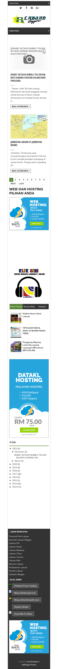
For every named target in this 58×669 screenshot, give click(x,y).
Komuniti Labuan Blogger (20, 540)
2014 (14, 483)
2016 (14, 477)
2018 (14, 471)
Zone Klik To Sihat (23, 614)
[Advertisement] (29, 248)
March (18, 461)
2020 (14, 464)
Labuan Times (15, 553)
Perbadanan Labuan (18, 567)
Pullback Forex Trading (25, 586)
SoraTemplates (33, 662)
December (20, 452)
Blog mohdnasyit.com (24, 593)
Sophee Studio (21, 607)
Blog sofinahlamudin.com (26, 600)
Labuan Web (14, 560)
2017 (14, 474)
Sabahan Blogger (16, 574)
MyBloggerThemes (29, 665)
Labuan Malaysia (16, 550)
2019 (14, 467)
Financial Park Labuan (19, 536)
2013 (14, 487)
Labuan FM (14, 543)
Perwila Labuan (16, 571)
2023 (14, 448)
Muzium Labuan (16, 564)
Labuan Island (15, 547)
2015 (14, 480)
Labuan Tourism (16, 557)
